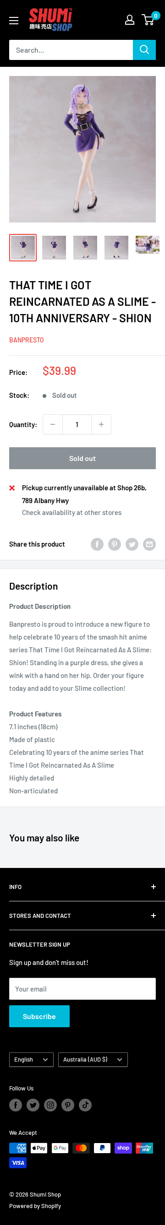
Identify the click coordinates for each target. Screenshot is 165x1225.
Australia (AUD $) (85, 1059)
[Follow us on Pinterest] (67, 1105)
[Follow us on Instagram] (50, 1105)
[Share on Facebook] (97, 544)
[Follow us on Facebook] (15, 1105)
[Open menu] (13, 20)
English (23, 1059)
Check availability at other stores (71, 512)
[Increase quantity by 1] (101, 424)
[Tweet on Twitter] (132, 544)
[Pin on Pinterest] (114, 544)
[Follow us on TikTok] (85, 1105)
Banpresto (26, 340)
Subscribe (39, 1016)
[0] (148, 19)
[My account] (129, 20)
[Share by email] (149, 544)
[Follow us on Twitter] (33, 1105)
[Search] (144, 50)
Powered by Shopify (35, 1205)
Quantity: (23, 424)
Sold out (82, 458)
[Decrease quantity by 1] (52, 424)
